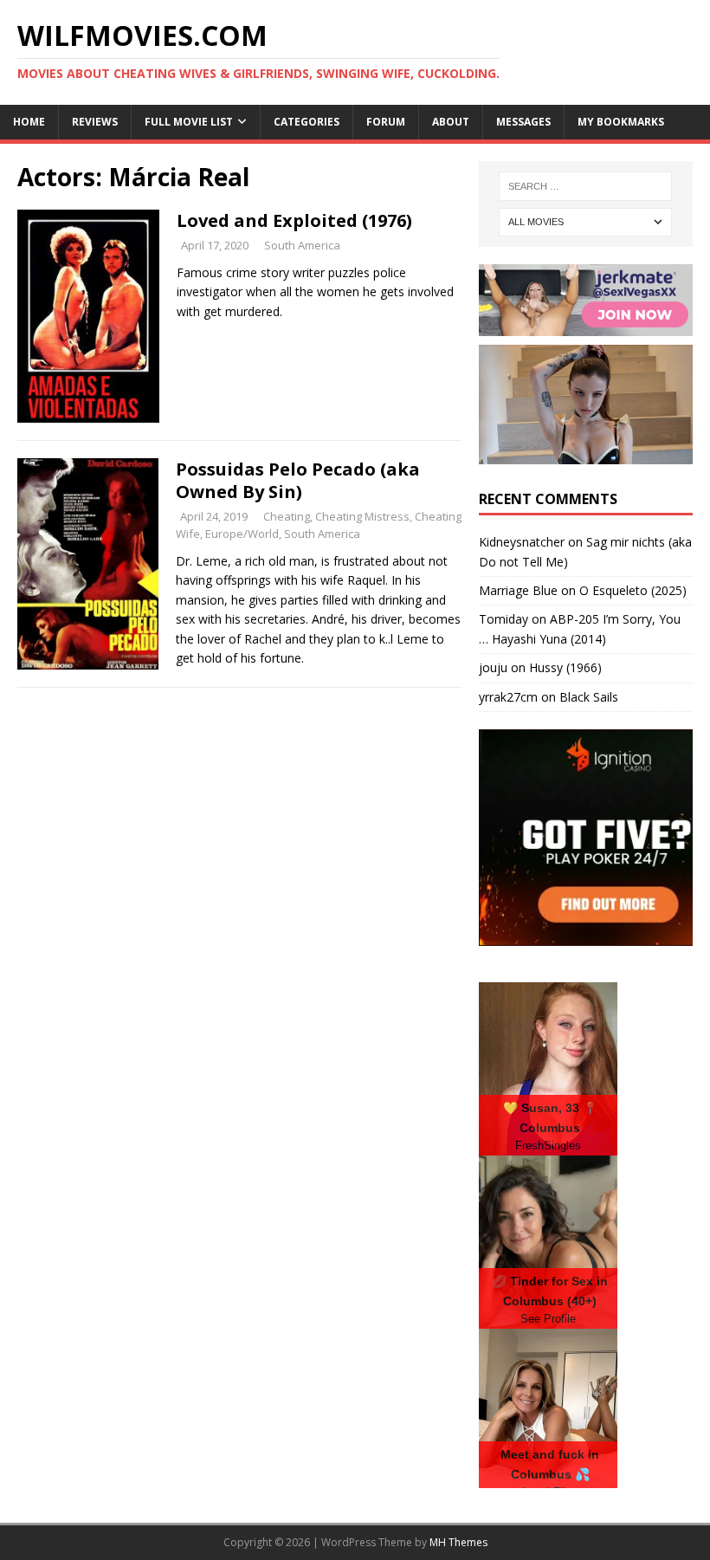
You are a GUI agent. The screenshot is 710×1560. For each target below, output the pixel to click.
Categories (306, 121)
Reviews (95, 121)
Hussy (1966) (565, 667)
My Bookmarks (621, 121)
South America (302, 245)
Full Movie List (189, 121)
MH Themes (458, 1542)
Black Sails (588, 697)
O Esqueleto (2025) (633, 590)
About (450, 121)
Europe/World (242, 533)
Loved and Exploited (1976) (294, 220)
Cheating (286, 516)
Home (29, 121)
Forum (385, 121)
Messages (523, 121)
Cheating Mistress (362, 516)
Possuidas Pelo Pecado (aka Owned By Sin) (298, 480)
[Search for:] (585, 186)
